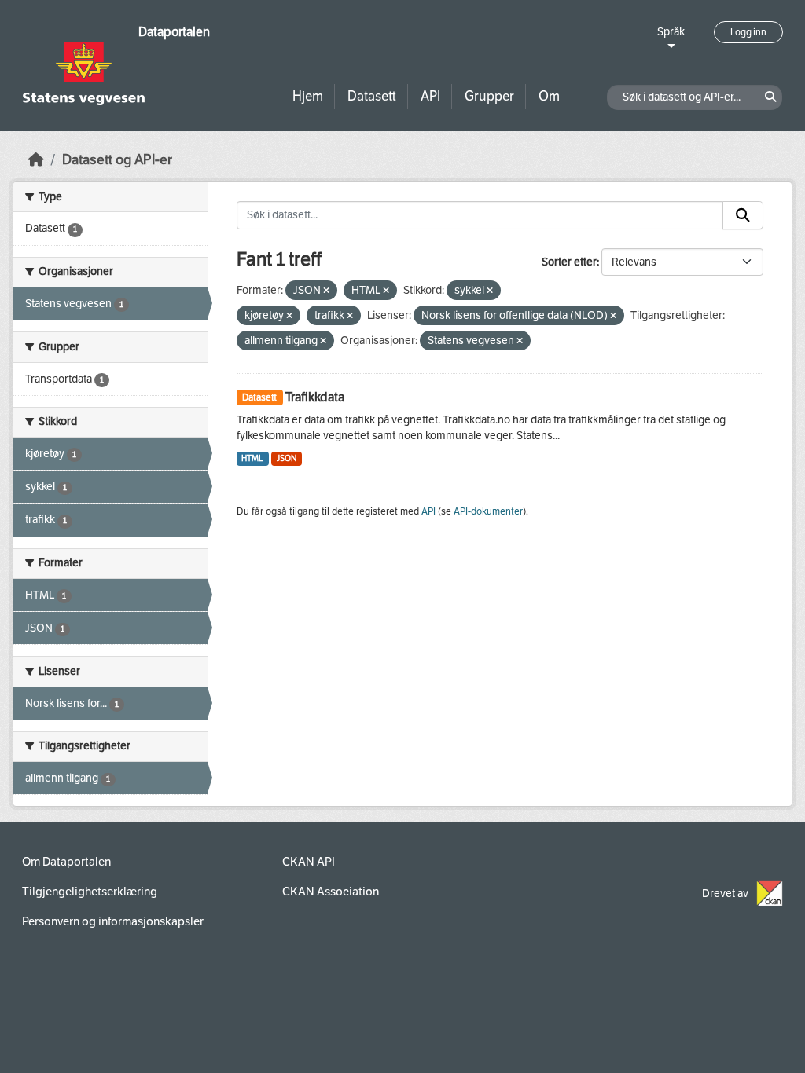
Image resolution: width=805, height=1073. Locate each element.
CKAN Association (330, 891)
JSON (286, 458)
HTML (252, 458)
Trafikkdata (314, 397)
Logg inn (748, 32)
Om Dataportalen (66, 862)
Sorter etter (569, 262)
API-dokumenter (488, 511)
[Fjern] (326, 291)
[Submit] (742, 215)
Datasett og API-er (117, 160)
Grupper (489, 96)
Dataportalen (174, 31)
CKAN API (308, 862)
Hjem (307, 96)
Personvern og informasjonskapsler (113, 921)
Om (549, 96)
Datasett (371, 96)
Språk (671, 31)
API (430, 96)
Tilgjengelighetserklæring (89, 891)
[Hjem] (36, 160)
